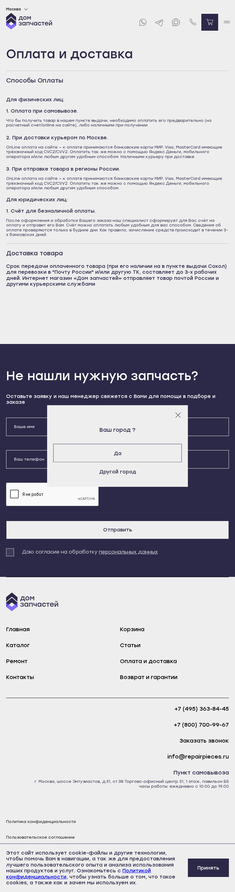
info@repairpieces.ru (198, 757)
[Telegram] (159, 22)
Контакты (20, 677)
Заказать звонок (204, 741)
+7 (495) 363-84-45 (201, 709)
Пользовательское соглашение (40, 837)
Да (117, 453)
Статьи (130, 645)
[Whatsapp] (142, 22)
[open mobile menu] (226, 22)
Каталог (18, 645)
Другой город (117, 471)
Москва (13, 9)
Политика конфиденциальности (41, 821)
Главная (18, 629)
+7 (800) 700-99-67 (201, 725)
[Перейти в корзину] (209, 22)
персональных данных (128, 552)
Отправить (117, 530)
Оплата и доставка (148, 661)
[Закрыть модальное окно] (178, 415)
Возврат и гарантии (148, 677)
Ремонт (17, 661)
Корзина (132, 629)
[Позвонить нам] (193, 22)
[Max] (176, 22)
